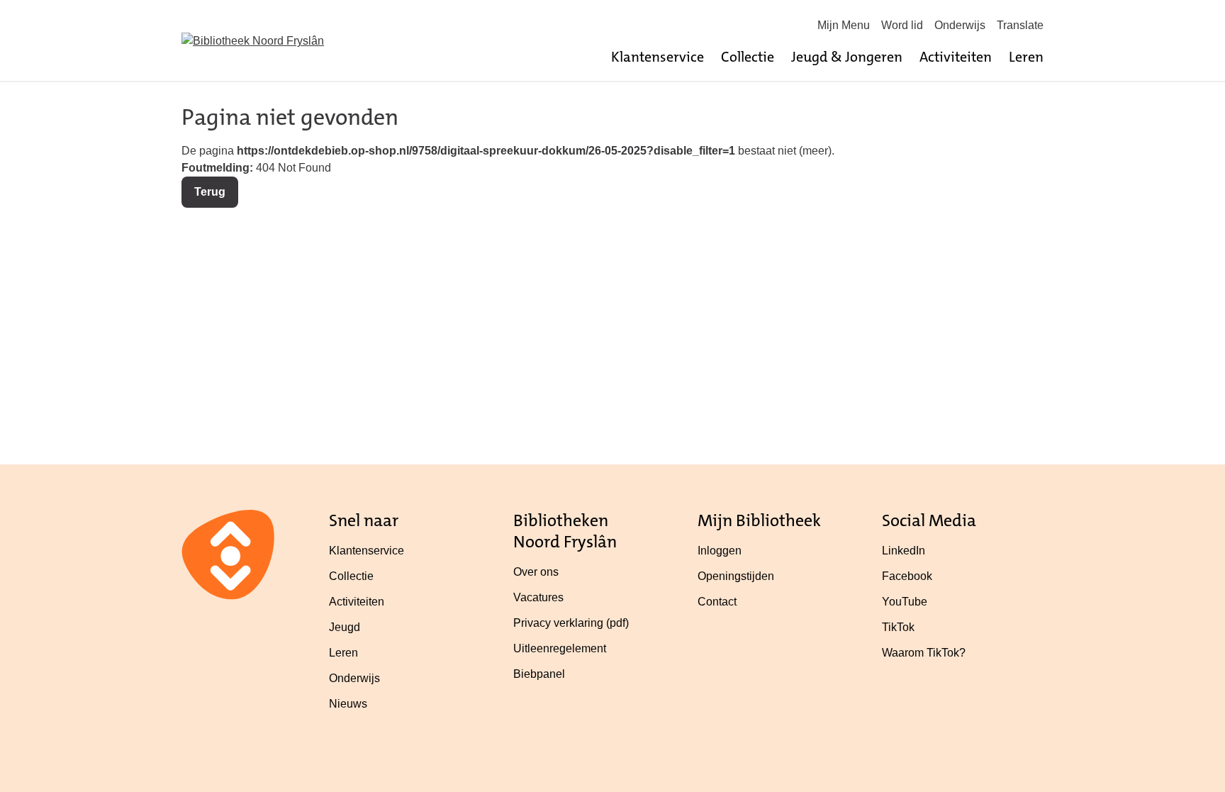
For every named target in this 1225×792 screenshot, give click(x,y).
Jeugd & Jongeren (846, 56)
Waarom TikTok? (924, 653)
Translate (1020, 25)
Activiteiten (955, 56)
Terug (209, 192)
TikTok (898, 627)
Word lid (902, 25)
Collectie (747, 56)
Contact (717, 602)
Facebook (907, 576)
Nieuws (348, 704)
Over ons (536, 572)
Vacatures (538, 597)
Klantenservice (657, 56)
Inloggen (720, 551)
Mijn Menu (843, 25)
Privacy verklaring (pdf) (571, 623)
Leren (1026, 56)
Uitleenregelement (559, 648)
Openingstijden (736, 576)
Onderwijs (959, 25)
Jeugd (344, 627)
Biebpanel (539, 674)
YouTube (904, 602)
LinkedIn (903, 551)
